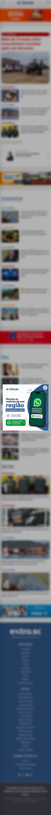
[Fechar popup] (45, 387)
